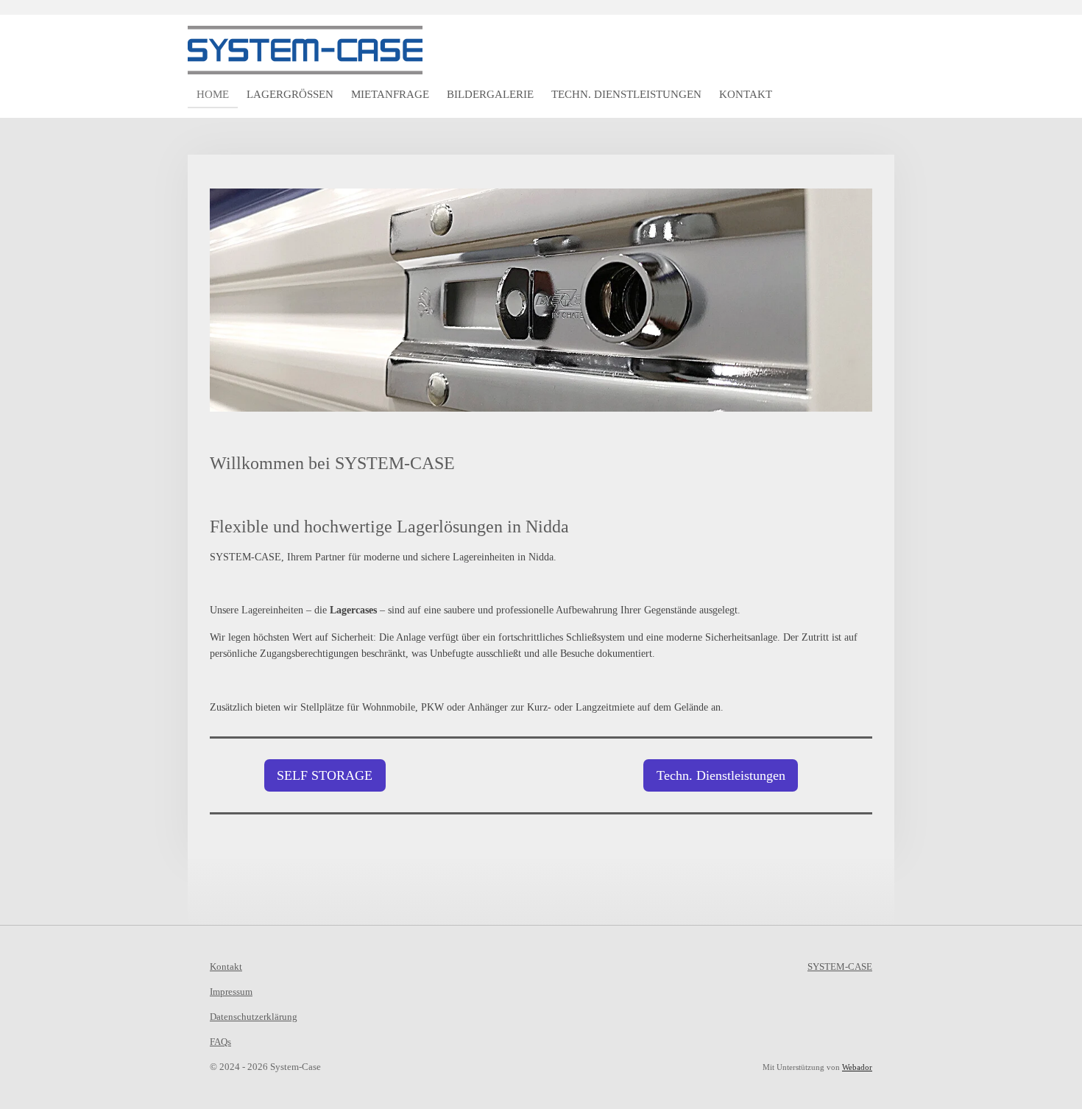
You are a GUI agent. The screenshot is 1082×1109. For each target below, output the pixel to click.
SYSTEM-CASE (839, 966)
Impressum (231, 991)
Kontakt (226, 966)
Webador (857, 1067)
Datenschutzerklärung (253, 1016)
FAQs (220, 1041)
